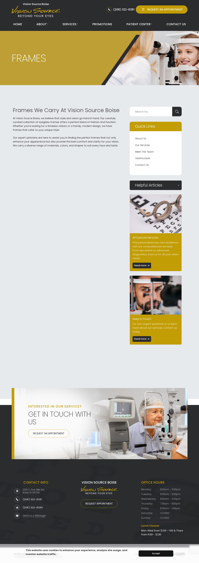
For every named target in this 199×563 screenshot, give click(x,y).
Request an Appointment (48, 433)
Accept (156, 553)
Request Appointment (99, 503)
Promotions (102, 24)
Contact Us (176, 24)
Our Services (142, 145)
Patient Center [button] (138, 24)
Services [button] (69, 24)
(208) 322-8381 (32, 499)
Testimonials (142, 158)
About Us (140, 138)
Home (17, 24)
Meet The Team (144, 151)
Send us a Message (34, 516)
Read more (140, 265)
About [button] (41, 24)
